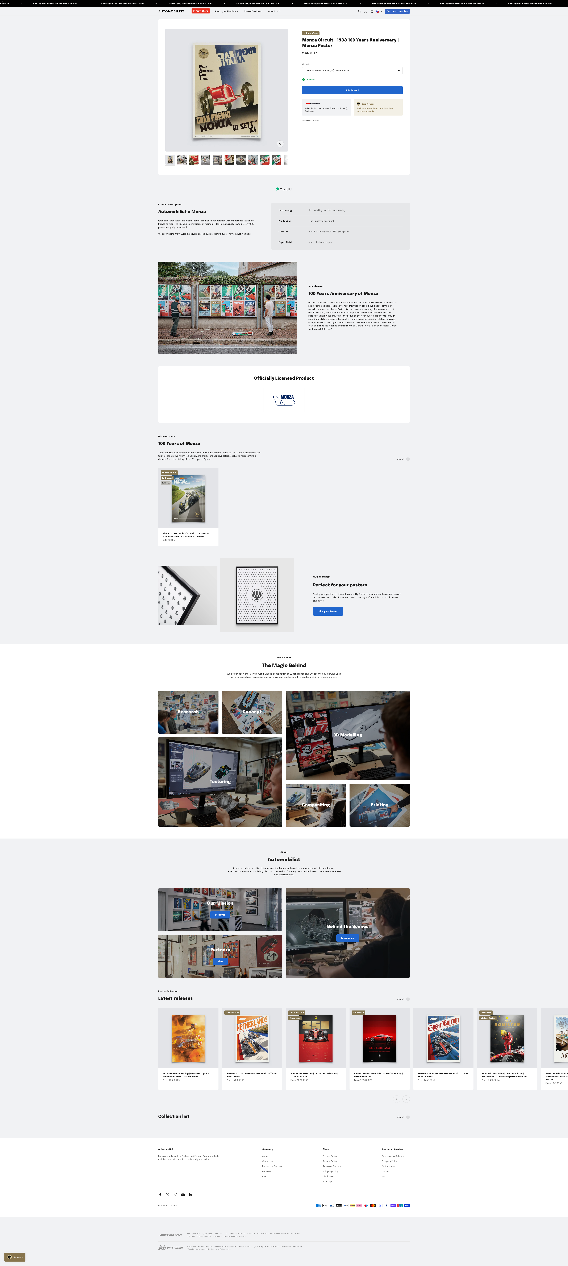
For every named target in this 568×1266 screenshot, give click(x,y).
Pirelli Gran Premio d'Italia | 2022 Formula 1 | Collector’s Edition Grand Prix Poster (187, 535)
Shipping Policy (330, 1171)
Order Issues (388, 1166)
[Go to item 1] (170, 160)
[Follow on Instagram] (175, 1195)
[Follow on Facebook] (160, 1195)
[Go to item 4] (205, 160)
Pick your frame (328, 611)
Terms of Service (332, 1166)
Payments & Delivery (393, 1156)
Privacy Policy (330, 1156)
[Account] (365, 11)
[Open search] (359, 11)
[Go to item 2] (182, 160)
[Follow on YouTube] (183, 1195)
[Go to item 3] (194, 160)
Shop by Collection (225, 11)
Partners (266, 1171)
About (265, 1156)
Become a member (397, 11)
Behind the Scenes (272, 1166)
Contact (386, 1171)
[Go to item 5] (217, 160)
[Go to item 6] (229, 160)
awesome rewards (365, 111)
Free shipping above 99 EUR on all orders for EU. (29, 3)
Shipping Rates (389, 1161)
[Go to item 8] (253, 160)
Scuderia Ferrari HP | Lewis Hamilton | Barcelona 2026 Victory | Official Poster (504, 1075)
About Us (273, 11)
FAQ (384, 1176)
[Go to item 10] (276, 160)
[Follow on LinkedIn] (190, 1195)
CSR (264, 1176)
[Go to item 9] (265, 160)
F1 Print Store (200, 10)
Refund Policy (330, 1161)
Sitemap (327, 1181)
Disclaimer (328, 1176)
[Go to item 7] (241, 160)
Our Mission (268, 1161)
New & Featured (253, 11)
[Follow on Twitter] (168, 1195)
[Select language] (379, 11)
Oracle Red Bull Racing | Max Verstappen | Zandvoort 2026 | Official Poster (186, 1075)
